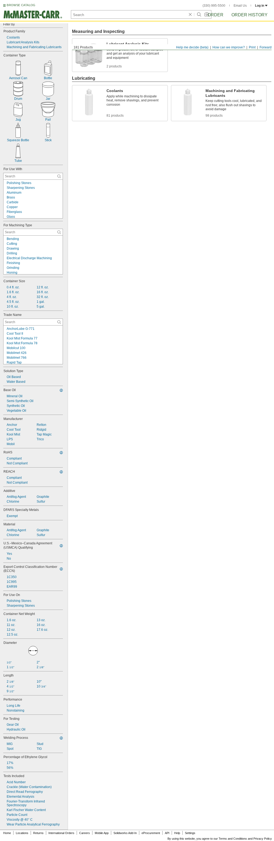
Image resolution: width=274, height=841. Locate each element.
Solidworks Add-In (125, 833)
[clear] (190, 14)
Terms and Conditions (233, 838)
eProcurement (151, 833)
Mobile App (102, 833)
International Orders (61, 833)
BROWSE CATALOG (21, 5)
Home (7, 833)
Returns (38, 833)
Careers (84, 833)
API (167, 833)
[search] (59, 176)
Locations (22, 833)
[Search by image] (206, 14)
